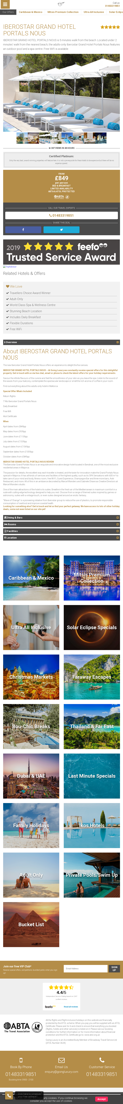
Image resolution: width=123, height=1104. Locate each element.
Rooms (11, 524)
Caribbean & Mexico (30, 12)
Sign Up (114, 969)
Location (11, 537)
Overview (11, 342)
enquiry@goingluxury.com (61, 1072)
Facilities (12, 531)
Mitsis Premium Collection (63, 12)
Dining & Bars (14, 517)
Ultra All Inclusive (94, 12)
